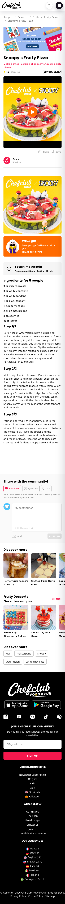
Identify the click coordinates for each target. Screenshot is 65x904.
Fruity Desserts (53, 17)
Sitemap (50, 896)
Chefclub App (32, 820)
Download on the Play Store (46, 704)
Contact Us (32, 824)
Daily (32, 787)
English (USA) (34, 861)
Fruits (36, 17)
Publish (54, 536)
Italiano (35, 874)
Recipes (7, 17)
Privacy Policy (18, 896)
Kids (32, 783)
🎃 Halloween (32, 796)
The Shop (32, 816)
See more (57, 599)
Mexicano (34, 870)
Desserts (23, 17)
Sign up (32, 755)
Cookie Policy (35, 896)
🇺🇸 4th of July (32, 792)
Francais (34, 848)
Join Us (32, 829)
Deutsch (34, 852)
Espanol (34, 866)
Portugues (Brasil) (34, 879)
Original (32, 779)
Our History (32, 811)
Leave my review (52, 72)
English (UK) (34, 857)
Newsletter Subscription (32, 774)
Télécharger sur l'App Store (17, 704)
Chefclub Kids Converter (32, 833)
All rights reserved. (54, 892)
